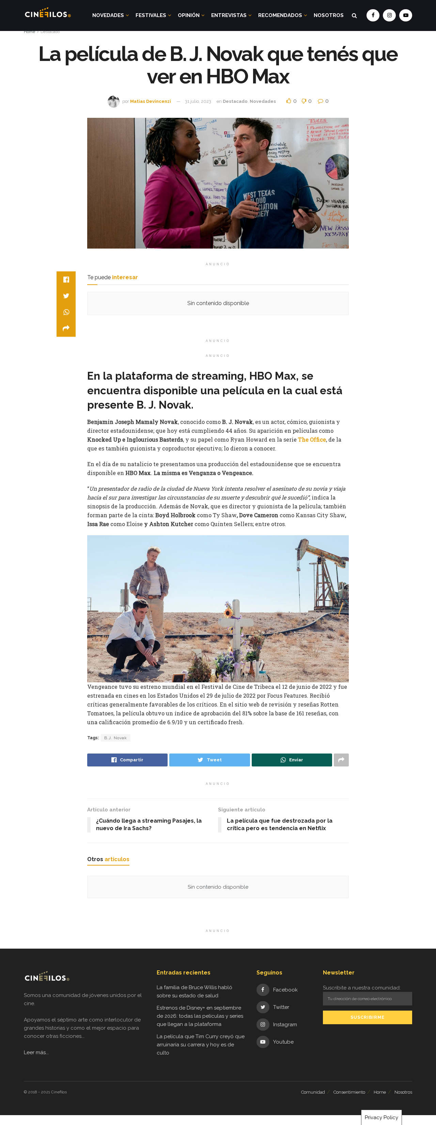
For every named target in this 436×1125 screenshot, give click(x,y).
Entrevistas (229, 15)
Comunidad (313, 1092)
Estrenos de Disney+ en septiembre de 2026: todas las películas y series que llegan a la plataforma (200, 1016)
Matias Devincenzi (150, 101)
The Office (312, 439)
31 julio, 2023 (198, 101)
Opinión (189, 15)
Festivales (151, 15)
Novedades (108, 15)
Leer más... (36, 1052)
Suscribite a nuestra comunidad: (362, 988)
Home (29, 31)
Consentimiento (349, 1092)
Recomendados (280, 15)
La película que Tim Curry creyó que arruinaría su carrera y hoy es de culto (201, 1044)
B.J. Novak (115, 737)
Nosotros (329, 15)
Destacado (50, 31)
